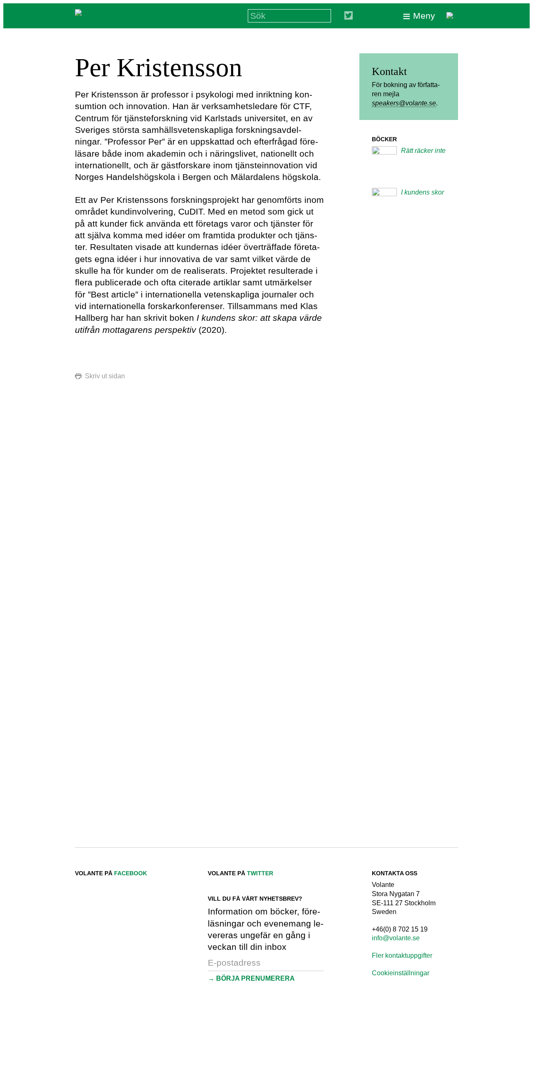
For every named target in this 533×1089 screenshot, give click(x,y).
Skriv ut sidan (105, 376)
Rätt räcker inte (423, 150)
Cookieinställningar (400, 973)
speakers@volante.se (404, 103)
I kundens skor (422, 192)
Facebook (130, 873)
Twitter (260, 873)
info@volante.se (396, 938)
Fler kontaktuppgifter (402, 955)
